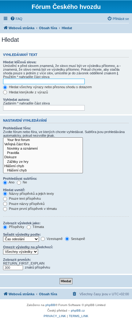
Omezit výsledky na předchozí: (28, 247)
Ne (24, 182)
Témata (38, 227)
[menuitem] (16, 18)
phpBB (50, 305)
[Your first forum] (43, 140)
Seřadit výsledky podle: (22, 234)
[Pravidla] (43, 153)
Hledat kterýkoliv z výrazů (28, 92)
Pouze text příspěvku (24, 198)
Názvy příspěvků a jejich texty (31, 193)
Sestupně (77, 239)
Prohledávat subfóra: (20, 178)
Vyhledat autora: (16, 99)
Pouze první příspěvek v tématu (32, 208)
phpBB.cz (78, 310)
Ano (11, 182)
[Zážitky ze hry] (43, 162)
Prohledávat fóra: (17, 128)
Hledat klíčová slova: (20, 62)
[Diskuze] (43, 157)
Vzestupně (54, 239)
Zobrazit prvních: (17, 259)
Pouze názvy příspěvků (26, 204)
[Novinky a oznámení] (43, 149)
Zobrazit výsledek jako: (22, 223)
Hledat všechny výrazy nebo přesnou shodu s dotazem (50, 87)
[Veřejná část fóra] (43, 144)
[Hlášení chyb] (43, 166)
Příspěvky (16, 227)
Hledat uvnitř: (14, 190)
